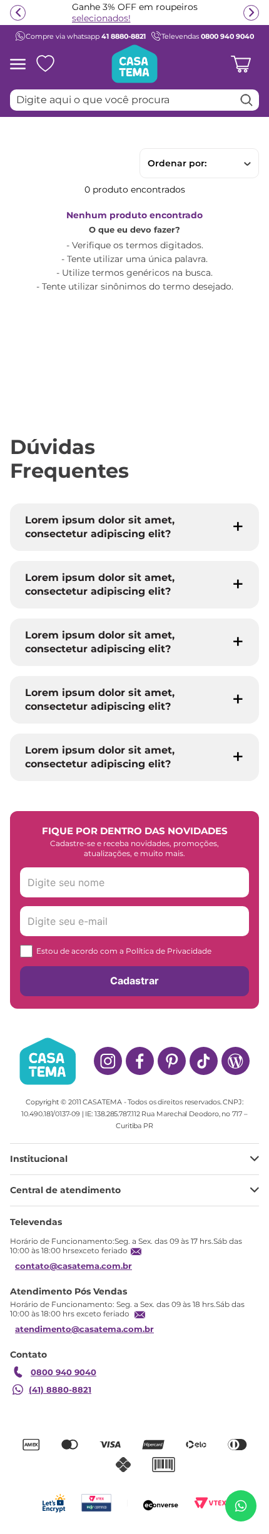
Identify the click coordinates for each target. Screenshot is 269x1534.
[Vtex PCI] (96, 1503)
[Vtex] (210, 1503)
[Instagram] (108, 1061)
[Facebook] (140, 1061)
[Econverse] (161, 1503)
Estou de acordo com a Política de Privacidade (123, 951)
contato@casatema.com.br (73, 1266)
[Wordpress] (235, 1061)
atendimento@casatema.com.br (84, 1329)
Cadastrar (134, 980)
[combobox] (134, 100)
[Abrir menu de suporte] (240, 1505)
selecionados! (101, 18)
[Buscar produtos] (246, 100)
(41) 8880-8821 (60, 1390)
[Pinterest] (172, 1061)
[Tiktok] (204, 1061)
